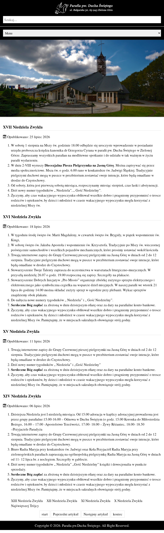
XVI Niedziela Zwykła (22, 217)
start (45, 514)
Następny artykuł (96, 514)
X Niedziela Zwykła (128, 500)
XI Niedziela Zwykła (95, 500)
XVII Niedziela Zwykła (23, 127)
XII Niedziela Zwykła (62, 500)
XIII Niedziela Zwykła (27, 500)
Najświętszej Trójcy (25, 505)
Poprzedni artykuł (65, 514)
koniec (117, 514)
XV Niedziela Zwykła (21, 331)
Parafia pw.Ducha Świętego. (81, 525)
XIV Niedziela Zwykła (22, 396)
